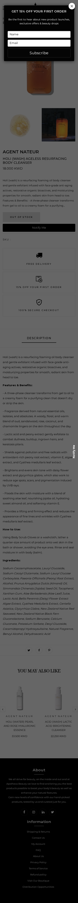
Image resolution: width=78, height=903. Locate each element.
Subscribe (39, 53)
